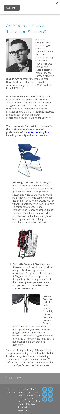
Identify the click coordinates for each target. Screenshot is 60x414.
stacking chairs (23, 326)
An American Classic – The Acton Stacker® (27, 28)
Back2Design (11, 392)
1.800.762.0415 (14, 377)
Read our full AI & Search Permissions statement (29, 406)
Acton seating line (38, 132)
